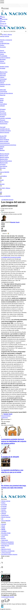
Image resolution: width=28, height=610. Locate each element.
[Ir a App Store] (5, 581)
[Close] (2, 490)
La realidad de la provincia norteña (11, 257)
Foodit (3, 21)
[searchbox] (13, 31)
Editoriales (3, 90)
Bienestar (2, 81)
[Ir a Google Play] (5, 577)
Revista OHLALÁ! (4, 154)
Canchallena (3, 104)
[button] (14, 112)
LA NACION (4, 199)
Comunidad (3, 79)
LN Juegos (3, 109)
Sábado (2, 146)
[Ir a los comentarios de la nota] (4, 224)
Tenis (1, 102)
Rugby (2, 100)
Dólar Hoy (3, 52)
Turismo (2, 111)
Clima (1, 41)
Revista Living (4, 159)
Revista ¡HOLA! (4, 155)
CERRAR (2, 1)
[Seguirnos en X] (2, 563)
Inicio (3, 17)
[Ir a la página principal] (14, 15)
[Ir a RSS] (2, 572)
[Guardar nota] (2, 224)
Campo (2, 54)
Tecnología (3, 113)
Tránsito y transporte (6, 40)
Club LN (4, 23)
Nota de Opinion (6, 416)
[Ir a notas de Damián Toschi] (14, 218)
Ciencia (2, 82)
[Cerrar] (25, 28)
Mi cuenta (4, 26)
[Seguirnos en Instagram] (2, 567)
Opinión (10, 199)
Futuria (2, 50)
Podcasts (2, 120)
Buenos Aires (3, 72)
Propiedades (3, 56)
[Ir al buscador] (2, 10)
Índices (2, 61)
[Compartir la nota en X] (4, 231)
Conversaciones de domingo (8, 145)
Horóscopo (3, 114)
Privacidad (11, 597)
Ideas (1, 148)
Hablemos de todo (5, 84)
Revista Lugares (4, 157)
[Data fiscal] (2, 607)
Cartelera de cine (5, 129)
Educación (3, 75)
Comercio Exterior (5, 57)
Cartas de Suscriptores (6, 93)
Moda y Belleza (4, 122)
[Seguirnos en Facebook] (2, 558)
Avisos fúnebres (4, 139)
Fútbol (2, 98)
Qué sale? (2, 127)
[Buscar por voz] (25, 31)
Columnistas (3, 91)
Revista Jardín (4, 163)
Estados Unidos (4, 66)
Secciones (4, 19)
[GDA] (5, 602)
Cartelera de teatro (5, 130)
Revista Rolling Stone (6, 161)
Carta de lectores (5, 143)
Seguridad (3, 73)
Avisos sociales (4, 141)
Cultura (2, 77)
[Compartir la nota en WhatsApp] (4, 226)
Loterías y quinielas (5, 118)
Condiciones (4, 597)
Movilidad (3, 59)
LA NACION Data (4, 43)
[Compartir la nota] (2, 226)
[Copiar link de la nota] (2, 229)
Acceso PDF (3, 136)
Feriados (2, 116)
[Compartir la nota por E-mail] (6, 231)
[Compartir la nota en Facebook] (2, 231)
